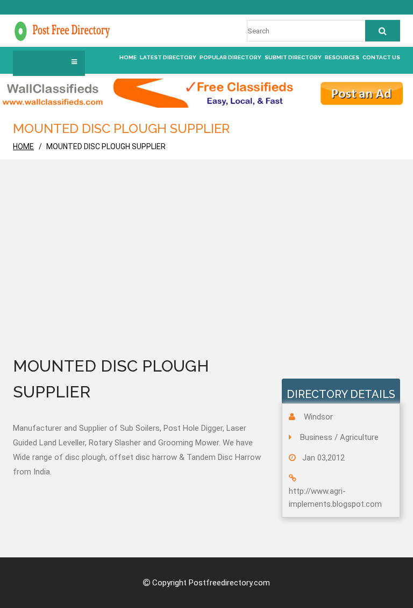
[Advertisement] (206, 272)
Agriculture (359, 437)
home (23, 146)
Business (316, 437)
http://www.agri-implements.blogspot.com (335, 497)
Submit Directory (293, 57)
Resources (342, 57)
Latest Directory (168, 57)
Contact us (381, 57)
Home (128, 57)
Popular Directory (230, 57)
